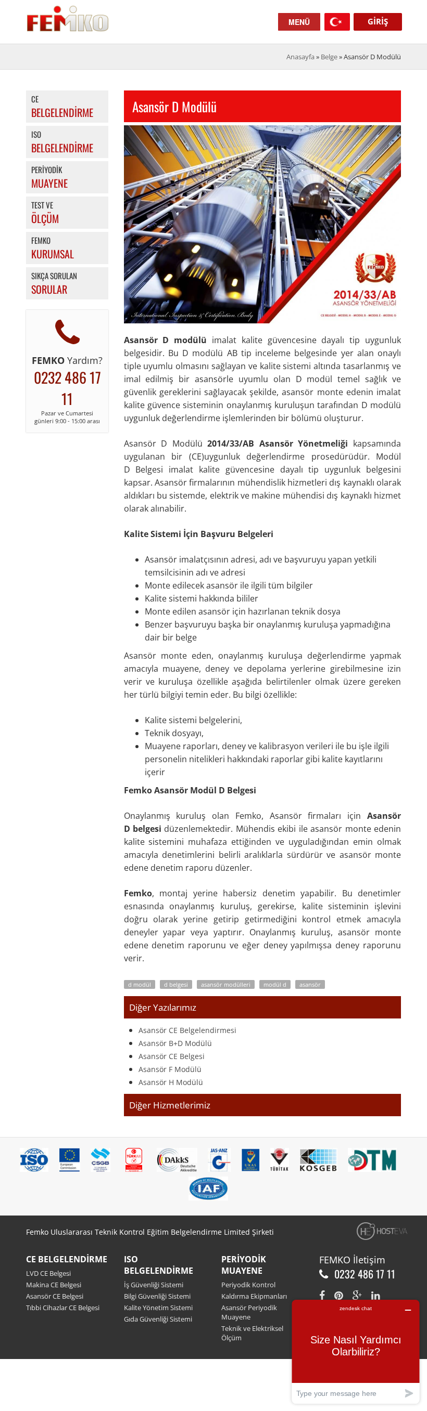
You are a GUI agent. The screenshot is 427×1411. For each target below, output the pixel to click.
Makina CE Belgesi (53, 1284)
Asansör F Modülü (170, 1069)
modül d (274, 984)
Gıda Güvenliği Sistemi (158, 1319)
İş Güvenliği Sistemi (153, 1284)
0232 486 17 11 (67, 388)
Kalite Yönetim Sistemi (158, 1307)
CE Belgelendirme (66, 1259)
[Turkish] (337, 20)
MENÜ (299, 22)
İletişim (369, 1259)
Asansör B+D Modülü (175, 1043)
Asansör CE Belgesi (172, 1056)
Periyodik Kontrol (248, 1284)
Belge (329, 56)
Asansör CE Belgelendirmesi (187, 1030)
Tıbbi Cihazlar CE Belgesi (62, 1307)
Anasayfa (300, 56)
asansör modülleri (225, 984)
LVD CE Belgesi (48, 1273)
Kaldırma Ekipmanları (254, 1296)
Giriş (378, 21)
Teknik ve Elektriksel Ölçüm (252, 1333)
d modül (139, 984)
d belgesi (176, 984)
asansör (310, 984)
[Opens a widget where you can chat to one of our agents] (355, 1351)
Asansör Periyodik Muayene (249, 1312)
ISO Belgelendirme (158, 1264)
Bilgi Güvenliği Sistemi (157, 1296)
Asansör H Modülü (171, 1082)
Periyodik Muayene (243, 1264)
